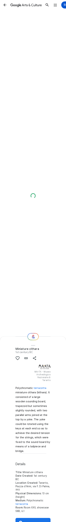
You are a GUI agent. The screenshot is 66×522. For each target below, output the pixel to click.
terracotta (40, 388)
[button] (5, 5)
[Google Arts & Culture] (26, 5)
